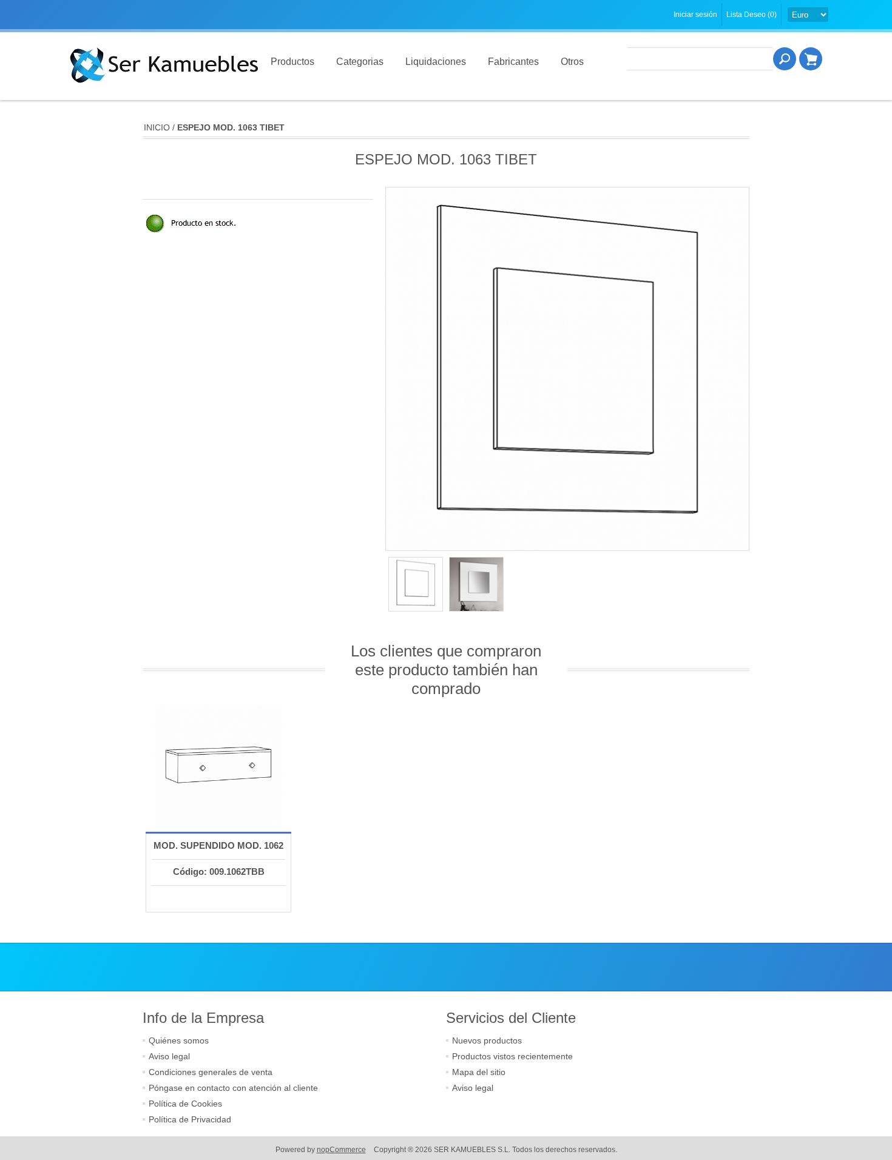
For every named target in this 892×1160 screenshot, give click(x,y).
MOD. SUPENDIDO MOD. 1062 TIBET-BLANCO (218, 857)
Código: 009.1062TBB (219, 871)
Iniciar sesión (695, 14)
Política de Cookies (185, 1103)
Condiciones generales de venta (210, 1072)
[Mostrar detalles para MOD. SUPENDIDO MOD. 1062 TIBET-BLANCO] (218, 768)
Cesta (810, 58)
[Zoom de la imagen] (415, 584)
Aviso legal (169, 1056)
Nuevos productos (487, 1040)
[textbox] (700, 58)
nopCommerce (341, 1149)
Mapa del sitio (478, 1072)
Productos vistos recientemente (512, 1056)
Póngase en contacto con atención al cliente (233, 1088)
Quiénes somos (179, 1040)
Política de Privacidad (190, 1119)
